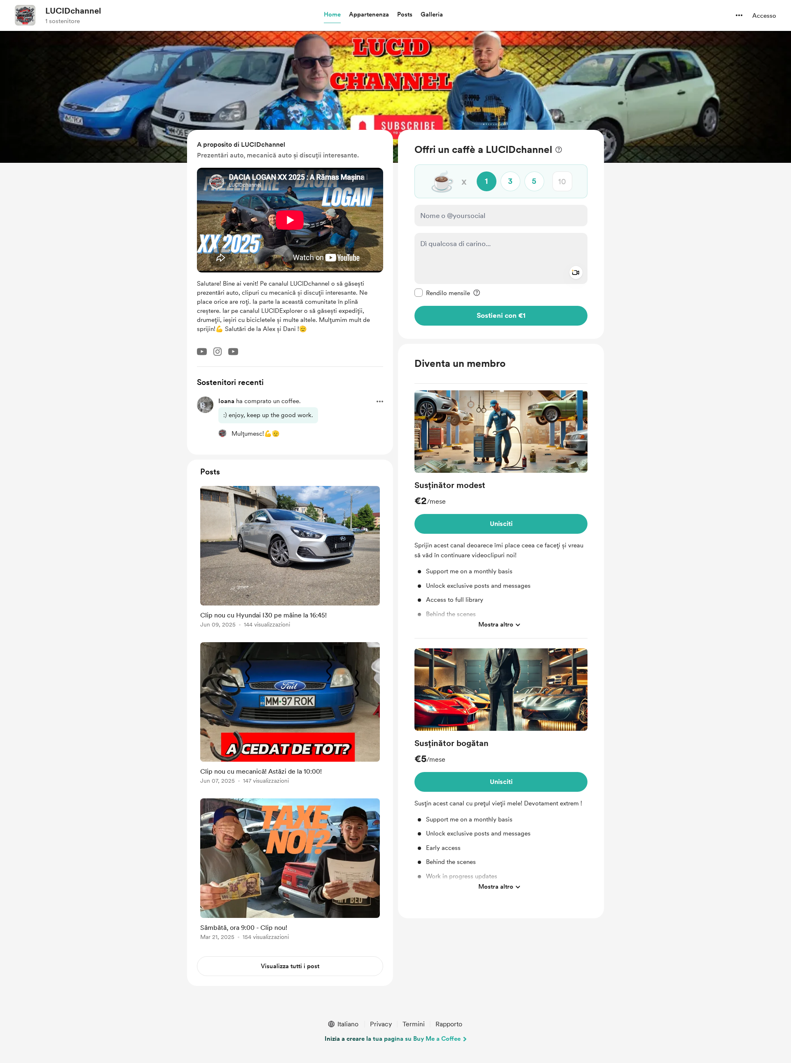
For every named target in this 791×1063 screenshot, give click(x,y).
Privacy (381, 1024)
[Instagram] (217, 351)
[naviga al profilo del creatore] (25, 15)
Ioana (226, 401)
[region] (501, 234)
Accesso (764, 15)
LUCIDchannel (73, 11)
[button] (332, 14)
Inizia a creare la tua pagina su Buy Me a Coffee (393, 1038)
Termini (414, 1024)
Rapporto (448, 1024)
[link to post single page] (290, 558)
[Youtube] (202, 352)
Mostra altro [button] (495, 624)
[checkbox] (442, 292)
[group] (500, 514)
